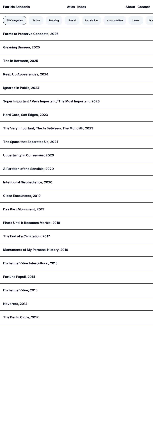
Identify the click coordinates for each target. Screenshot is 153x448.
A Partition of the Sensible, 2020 (28, 169)
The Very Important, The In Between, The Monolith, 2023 (48, 128)
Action (36, 20)
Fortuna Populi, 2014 (19, 277)
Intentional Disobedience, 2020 (27, 182)
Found (72, 20)
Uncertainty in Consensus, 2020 (28, 155)
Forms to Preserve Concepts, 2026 (30, 34)
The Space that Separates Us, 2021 (30, 142)
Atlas (71, 7)
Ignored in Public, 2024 (21, 88)
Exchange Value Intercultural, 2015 (30, 263)
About (130, 7)
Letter (135, 20)
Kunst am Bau (115, 20)
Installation (91, 20)
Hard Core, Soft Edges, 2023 (25, 115)
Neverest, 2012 (15, 304)
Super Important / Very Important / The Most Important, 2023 (51, 101)
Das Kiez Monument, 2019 (23, 209)
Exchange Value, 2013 (20, 290)
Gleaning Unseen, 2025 (21, 47)
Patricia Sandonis (16, 7)
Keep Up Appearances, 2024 (25, 74)
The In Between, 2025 (20, 61)
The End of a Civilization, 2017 (26, 236)
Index (81, 7)
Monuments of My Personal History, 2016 (35, 250)
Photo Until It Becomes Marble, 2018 (31, 223)
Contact (143, 7)
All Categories (15, 20)
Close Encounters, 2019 (21, 196)
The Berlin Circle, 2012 (21, 317)
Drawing (54, 20)
